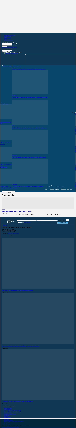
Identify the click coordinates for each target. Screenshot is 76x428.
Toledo (3, 209)
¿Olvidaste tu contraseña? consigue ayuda (9, 47)
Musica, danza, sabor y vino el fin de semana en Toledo (16, 211)
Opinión (5, 39)
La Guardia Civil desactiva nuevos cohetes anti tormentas (17, 401)
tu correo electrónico (16, 50)
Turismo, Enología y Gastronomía (63, 188)
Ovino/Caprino (35, 69)
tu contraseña (14, 44)
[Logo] (7, 65)
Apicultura (17, 69)
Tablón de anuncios (7, 38)
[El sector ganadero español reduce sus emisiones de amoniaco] (30, 153)
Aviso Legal (6, 419)
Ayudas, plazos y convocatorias (9, 35)
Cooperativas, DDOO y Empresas (58, 188)
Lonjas (5, 37)
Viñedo (8, 103)
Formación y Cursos (7, 36)
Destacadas (14, 184)
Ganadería (13, 67)
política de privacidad (27, 222)
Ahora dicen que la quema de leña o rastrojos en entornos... (18, 290)
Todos (13, 69)
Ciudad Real (14, 95)
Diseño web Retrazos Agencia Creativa (10, 427)
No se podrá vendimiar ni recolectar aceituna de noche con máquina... (20, 346)
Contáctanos (7, 423)
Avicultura (22, 69)
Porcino (40, 69)
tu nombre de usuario (16, 43)
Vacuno (44, 69)
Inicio (3, 192)
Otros (5, 103)
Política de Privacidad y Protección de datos (14, 421)
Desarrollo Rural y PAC (48, 188)
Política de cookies (8, 420)
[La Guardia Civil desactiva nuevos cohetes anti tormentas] (38, 399)
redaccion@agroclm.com (13, 233)
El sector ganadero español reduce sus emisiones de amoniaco (29, 157)
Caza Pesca (71, 188)
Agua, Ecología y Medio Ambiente (52, 187)
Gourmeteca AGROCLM (8, 40)
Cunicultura (27, 69)
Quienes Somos (7, 422)
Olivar (2, 103)
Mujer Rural (68, 188)
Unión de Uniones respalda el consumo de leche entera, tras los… (29, 128)
